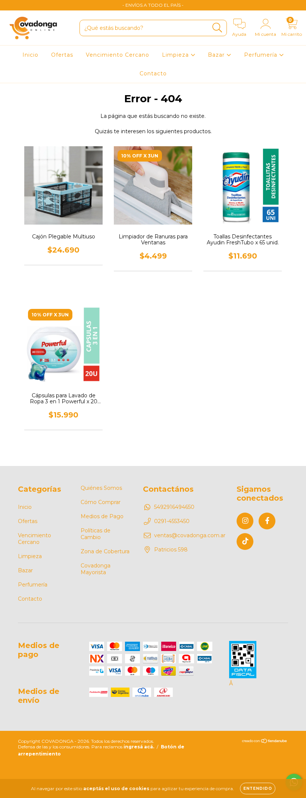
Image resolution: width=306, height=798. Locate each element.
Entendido (257, 788)
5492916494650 (174, 507)
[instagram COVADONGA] (11, 5)
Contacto (153, 73)
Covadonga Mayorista (95, 569)
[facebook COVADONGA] (22, 5)
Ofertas (62, 54)
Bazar (217, 54)
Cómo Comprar (101, 502)
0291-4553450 (172, 521)
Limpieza (176, 54)
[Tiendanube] (264, 742)
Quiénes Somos (101, 488)
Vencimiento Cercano (117, 54)
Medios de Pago (102, 516)
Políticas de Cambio (95, 534)
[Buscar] (217, 28)
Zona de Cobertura (105, 551)
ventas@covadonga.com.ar (189, 535)
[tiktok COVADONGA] (33, 5)
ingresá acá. (139, 747)
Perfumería (261, 54)
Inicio (30, 54)
